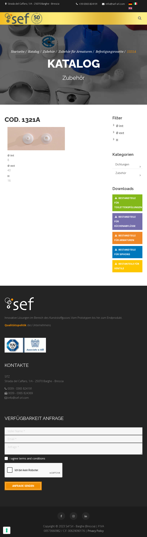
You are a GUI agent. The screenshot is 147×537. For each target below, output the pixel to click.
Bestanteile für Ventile (126, 266)
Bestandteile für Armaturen (125, 238)
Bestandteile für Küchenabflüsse (125, 221)
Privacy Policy (96, 531)
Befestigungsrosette (109, 51)
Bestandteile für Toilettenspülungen (128, 203)
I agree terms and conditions (27, 458)
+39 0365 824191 (88, 4)
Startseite (17, 51)
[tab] (127, 126)
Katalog (33, 51)
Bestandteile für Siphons (125, 252)
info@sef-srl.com (115, 4)
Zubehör (49, 51)
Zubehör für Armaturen (75, 51)
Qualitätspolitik (15, 325)
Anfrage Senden (23, 486)
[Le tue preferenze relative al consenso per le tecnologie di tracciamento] (6, 530)
